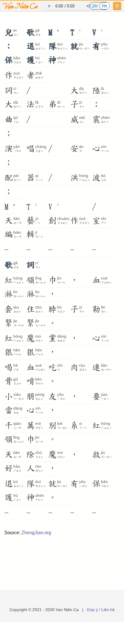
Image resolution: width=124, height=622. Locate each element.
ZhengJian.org (36, 532)
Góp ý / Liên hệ (101, 609)
